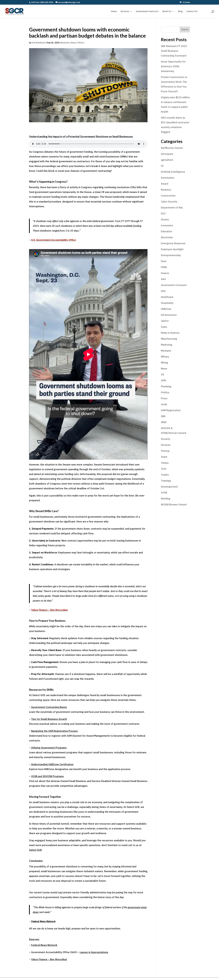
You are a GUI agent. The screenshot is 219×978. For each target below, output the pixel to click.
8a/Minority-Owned (172, 147)
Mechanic (166, 350)
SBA (163, 416)
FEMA (164, 267)
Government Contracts (147, 11)
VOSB (164, 492)
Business (65, 42)
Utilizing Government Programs (49, 747)
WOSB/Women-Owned (174, 504)
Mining (164, 362)
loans (164, 326)
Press (164, 398)
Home (114, 11)
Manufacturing (169, 338)
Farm (163, 261)
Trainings (166, 480)
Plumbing (166, 386)
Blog (180, 11)
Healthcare (167, 296)
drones (165, 219)
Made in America (170, 332)
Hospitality (167, 302)
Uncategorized (169, 486)
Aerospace (167, 153)
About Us (166, 11)
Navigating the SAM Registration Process (54, 730)
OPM (163, 380)
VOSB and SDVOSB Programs (47, 776)
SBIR (163, 422)
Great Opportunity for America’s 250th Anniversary (173, 66)
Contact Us (191, 11)
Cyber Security (169, 201)
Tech (163, 468)
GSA (163, 291)
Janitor (165, 320)
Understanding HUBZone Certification (52, 764)
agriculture (167, 159)
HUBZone (166, 308)
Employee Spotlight (172, 249)
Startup (165, 450)
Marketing (166, 344)
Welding (165, 498)
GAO (163, 279)
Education (166, 231)
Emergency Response (173, 243)
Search (184, 29)
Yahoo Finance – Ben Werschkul (49, 959)
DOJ (163, 213)
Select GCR (35, 849)
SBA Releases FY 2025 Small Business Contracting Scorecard (174, 51)
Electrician (167, 237)
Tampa (164, 462)
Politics (80, 42)
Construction (168, 195)
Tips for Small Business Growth (49, 719)
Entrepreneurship (171, 255)
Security (165, 438)
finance (165, 273)
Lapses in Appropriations (94, 952)
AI (162, 165)
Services (125, 11)
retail (164, 404)
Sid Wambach (38, 42)
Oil (162, 374)
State (164, 456)
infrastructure (169, 314)
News (73, 42)
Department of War (172, 207)
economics (167, 225)
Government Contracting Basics (49, 707)
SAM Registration (171, 410)
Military (165, 356)
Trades (165, 474)
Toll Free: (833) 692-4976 (42, 2)
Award (164, 183)
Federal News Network (44, 945)
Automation (167, 177)
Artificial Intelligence (173, 171)
